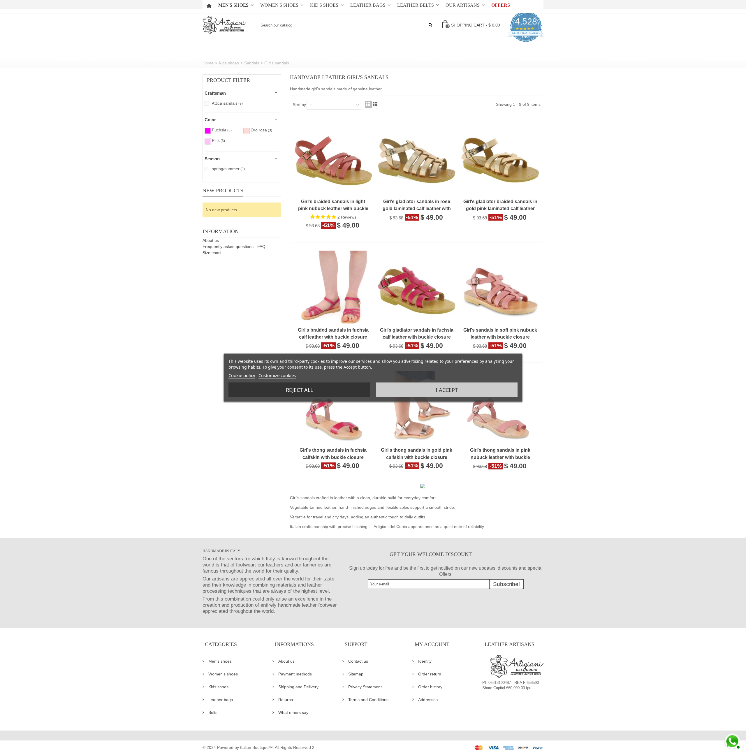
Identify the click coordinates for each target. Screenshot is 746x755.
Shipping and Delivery (298, 686)
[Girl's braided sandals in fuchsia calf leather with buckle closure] (333, 299)
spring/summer (228, 168)
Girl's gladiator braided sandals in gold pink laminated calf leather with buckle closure (500, 205)
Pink (218, 140)
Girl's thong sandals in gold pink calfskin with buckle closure (416, 453)
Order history (430, 686)
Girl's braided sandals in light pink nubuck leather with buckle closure (333, 205)
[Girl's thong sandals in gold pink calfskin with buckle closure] (417, 419)
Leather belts (415, 5)
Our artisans (463, 5)
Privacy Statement (365, 686)
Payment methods (295, 674)
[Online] (731, 740)
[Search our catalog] (430, 25)
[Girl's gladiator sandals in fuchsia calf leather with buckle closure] (417, 299)
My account (432, 644)
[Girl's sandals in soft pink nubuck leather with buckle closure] (500, 299)
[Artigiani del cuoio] (224, 25)
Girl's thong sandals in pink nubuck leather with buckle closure (500, 454)
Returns (285, 699)
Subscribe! (506, 584)
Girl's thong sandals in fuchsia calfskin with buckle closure (333, 453)
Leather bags (368, 5)
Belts (212, 712)
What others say (293, 712)
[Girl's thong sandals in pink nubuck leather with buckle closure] (500, 419)
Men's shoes (233, 5)
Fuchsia (222, 130)
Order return (429, 674)
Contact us (358, 661)
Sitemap (355, 674)
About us (211, 240)
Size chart (212, 252)
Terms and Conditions (368, 699)
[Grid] (368, 104)
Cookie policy (241, 375)
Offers (500, 5)
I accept (447, 389)
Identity (425, 661)
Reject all (299, 389)
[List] (375, 104)
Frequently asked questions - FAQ (234, 246)
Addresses (428, 699)
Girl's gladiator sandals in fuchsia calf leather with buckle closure (416, 333)
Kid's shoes (324, 5)
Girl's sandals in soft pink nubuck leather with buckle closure (500, 333)
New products (223, 190)
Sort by (299, 104)
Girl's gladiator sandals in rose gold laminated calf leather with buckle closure (417, 205)
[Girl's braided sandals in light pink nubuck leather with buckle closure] (333, 170)
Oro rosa (261, 130)
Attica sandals (227, 103)
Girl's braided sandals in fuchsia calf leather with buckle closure (333, 333)
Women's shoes (279, 5)
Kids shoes (218, 686)
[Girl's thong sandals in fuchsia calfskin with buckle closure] (333, 419)
